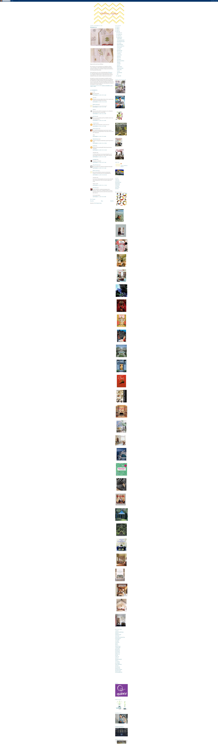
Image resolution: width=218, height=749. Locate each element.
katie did (116, 655)
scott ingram (117, 186)
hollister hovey (117, 654)
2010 (117, 27)
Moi (117, 74)
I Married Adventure (120, 68)
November (119, 34)
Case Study (119, 63)
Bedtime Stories (119, 66)
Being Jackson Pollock (120, 60)
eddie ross (116, 644)
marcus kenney (117, 183)
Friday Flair (119, 56)
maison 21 (116, 660)
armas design (117, 635)
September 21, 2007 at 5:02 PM (99, 196)
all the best (117, 633)
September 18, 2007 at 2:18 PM (99, 113)
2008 (117, 30)
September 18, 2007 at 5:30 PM (99, 136)
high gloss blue (117, 652)
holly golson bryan (118, 182)
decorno (116, 643)
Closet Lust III (119, 47)
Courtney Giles (119, 38)
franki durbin (95, 187)
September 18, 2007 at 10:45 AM (100, 101)
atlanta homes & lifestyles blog (120, 637)
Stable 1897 (119, 57)
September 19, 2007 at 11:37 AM (100, 185)
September (119, 37)
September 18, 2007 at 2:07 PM (99, 106)
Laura (94, 97)
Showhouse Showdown (120, 45)
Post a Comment (92, 199)
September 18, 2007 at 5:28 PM (99, 126)
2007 (117, 31)
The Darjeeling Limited (120, 40)
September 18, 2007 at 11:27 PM (100, 143)
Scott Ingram (119, 59)
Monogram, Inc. (119, 51)
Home (102, 200)
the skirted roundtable (118, 669)
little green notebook (118, 659)
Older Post (112, 200)
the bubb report (117, 666)
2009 (117, 28)
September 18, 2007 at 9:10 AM (99, 95)
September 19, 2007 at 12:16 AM (100, 150)
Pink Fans (118, 65)
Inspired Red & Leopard (120, 41)
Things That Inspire (96, 164)
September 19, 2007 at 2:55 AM (99, 162)
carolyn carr (117, 179)
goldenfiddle (95, 159)
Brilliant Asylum (95, 104)
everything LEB (117, 647)
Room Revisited (119, 50)
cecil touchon (117, 180)
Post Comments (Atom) (98, 203)
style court (116, 665)
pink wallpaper (117, 663)
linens (94, 86)
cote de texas (117, 642)
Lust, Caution (119, 43)
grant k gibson (117, 648)
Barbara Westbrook (120, 44)
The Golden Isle (119, 72)
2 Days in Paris (119, 69)
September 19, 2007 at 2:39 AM (99, 156)
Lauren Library (119, 54)
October (118, 35)
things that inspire (118, 670)
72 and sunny (95, 123)
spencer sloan (117, 187)
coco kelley (117, 641)
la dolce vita (117, 656)
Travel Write (119, 48)
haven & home (117, 651)
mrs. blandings (117, 661)
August (118, 75)
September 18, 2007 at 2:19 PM (99, 120)
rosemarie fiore (117, 184)
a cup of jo (116, 630)
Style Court (94, 116)
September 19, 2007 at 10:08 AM (100, 174)
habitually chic (117, 650)
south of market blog (118, 664)
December (119, 32)
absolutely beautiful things (119, 632)
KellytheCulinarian (96, 139)
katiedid (94, 145)
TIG (93, 109)
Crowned (118, 71)
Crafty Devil (119, 53)
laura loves (117, 657)
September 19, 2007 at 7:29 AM (99, 168)
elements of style (117, 646)
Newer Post (92, 200)
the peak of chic (117, 668)
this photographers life (118, 672)
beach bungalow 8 (118, 638)
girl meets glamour (96, 128)
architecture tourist (118, 634)
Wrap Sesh (118, 62)
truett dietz (117, 188)
